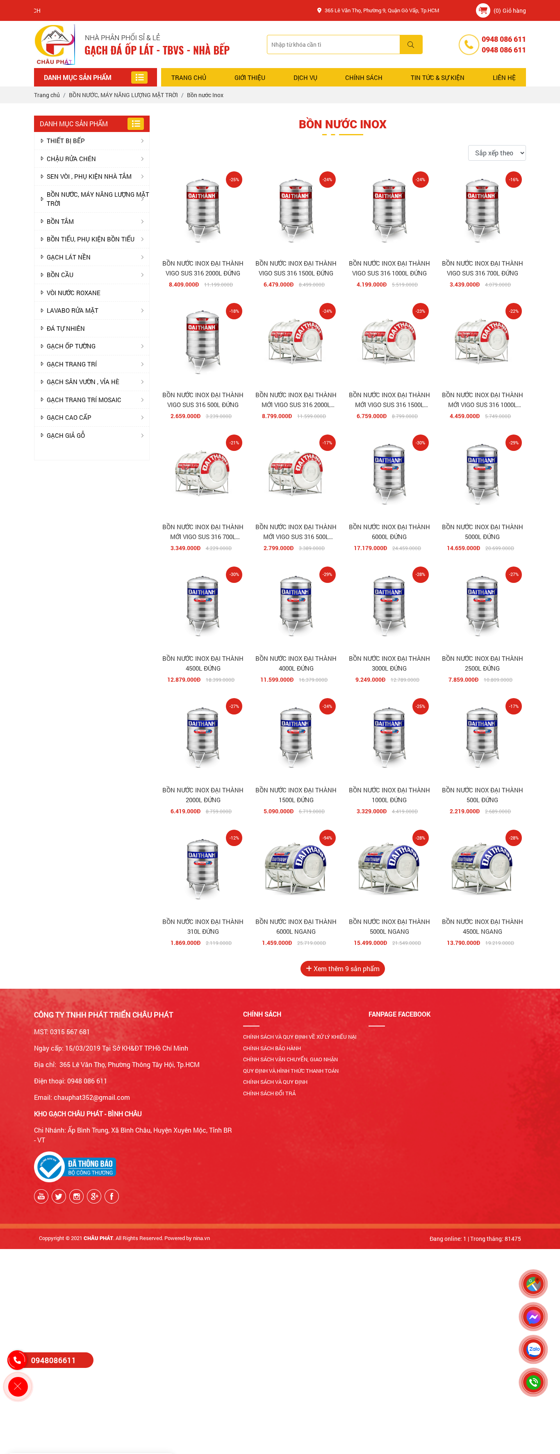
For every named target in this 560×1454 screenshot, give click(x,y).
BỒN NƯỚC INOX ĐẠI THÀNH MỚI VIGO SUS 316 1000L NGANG (482, 400)
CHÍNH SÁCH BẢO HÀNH (272, 1048)
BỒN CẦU (60, 275)
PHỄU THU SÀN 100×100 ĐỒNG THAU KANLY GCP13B (112, 1419)
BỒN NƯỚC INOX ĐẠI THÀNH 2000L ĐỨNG (203, 795)
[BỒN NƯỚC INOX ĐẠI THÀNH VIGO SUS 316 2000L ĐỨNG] (202, 210)
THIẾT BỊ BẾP (66, 141)
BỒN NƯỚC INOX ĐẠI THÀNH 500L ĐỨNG (482, 795)
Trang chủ (188, 77)
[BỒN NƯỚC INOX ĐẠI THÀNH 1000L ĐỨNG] (389, 737)
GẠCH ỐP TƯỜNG (71, 346)
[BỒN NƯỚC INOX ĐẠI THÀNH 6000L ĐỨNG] (389, 473)
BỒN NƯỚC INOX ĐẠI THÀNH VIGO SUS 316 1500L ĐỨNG (296, 268)
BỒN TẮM (60, 221)
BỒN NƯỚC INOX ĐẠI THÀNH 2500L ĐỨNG (482, 663)
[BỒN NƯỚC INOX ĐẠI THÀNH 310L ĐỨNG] (202, 869)
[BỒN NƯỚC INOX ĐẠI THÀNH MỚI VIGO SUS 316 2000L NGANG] (296, 342)
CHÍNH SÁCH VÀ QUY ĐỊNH (275, 1081)
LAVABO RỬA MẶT (72, 310)
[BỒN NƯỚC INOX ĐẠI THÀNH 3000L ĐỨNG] (389, 605)
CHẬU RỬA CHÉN (71, 159)
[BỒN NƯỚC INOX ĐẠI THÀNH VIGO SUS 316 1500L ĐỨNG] (296, 210)
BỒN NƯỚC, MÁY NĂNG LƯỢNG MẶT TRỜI (98, 199)
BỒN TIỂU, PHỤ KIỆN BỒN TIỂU (90, 239)
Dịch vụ (305, 77)
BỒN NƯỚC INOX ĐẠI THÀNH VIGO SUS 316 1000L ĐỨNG (389, 268)
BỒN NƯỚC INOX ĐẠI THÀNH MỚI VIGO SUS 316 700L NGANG (203, 532)
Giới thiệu (249, 77)
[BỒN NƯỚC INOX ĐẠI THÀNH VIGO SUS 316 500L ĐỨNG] (202, 342)
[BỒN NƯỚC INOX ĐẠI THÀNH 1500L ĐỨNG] (296, 737)
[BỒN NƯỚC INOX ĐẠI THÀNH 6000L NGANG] (296, 869)
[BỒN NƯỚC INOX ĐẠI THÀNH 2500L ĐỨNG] (482, 605)
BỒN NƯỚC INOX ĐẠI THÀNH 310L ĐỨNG (203, 926)
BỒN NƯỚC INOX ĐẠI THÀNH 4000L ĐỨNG (296, 663)
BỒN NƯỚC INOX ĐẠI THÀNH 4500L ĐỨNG (203, 663)
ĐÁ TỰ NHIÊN (66, 328)
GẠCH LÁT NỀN (69, 257)
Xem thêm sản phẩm (346, 968)
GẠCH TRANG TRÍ (72, 364)
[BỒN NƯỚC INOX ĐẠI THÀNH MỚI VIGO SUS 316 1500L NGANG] (389, 342)
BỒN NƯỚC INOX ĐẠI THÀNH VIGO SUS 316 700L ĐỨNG (482, 268)
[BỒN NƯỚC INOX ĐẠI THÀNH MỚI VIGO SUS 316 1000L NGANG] (482, 342)
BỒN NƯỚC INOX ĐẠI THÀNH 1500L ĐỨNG (296, 795)
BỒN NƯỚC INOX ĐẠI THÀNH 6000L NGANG (296, 926)
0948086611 (53, 1360)
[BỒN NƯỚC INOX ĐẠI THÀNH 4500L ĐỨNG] (202, 605)
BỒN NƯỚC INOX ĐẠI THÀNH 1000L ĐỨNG (389, 795)
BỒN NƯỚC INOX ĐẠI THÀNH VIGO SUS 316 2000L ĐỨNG (203, 268)
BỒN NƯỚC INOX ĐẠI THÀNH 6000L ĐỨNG (389, 532)
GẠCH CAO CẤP (69, 417)
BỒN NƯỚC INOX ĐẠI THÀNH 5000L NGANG (389, 926)
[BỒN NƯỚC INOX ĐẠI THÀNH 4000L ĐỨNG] (296, 605)
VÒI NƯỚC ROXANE (73, 293)
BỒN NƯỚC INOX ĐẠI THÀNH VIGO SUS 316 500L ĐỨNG (203, 400)
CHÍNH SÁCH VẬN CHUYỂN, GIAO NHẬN (290, 1059)
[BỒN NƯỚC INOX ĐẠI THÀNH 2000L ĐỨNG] (202, 737)
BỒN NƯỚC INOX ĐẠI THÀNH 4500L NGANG (482, 926)
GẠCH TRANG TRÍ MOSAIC (84, 400)
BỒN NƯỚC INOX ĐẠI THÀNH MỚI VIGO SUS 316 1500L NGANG (389, 400)
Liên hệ (504, 77)
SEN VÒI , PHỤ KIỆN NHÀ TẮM (89, 176)
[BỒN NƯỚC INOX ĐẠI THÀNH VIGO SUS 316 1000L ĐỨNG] (389, 210)
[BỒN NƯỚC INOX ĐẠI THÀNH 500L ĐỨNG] (482, 737)
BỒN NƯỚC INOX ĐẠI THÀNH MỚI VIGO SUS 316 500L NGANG (296, 532)
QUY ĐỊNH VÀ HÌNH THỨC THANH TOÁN (291, 1070)
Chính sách (363, 77)
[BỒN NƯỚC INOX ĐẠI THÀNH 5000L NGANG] (389, 869)
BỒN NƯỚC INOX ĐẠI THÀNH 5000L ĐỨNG (482, 532)
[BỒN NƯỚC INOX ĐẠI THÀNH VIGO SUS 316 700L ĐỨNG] (482, 210)
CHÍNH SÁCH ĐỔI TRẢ (269, 1093)
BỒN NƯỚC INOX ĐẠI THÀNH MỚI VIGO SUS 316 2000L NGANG (296, 400)
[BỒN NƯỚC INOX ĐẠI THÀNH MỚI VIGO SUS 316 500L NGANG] (296, 473)
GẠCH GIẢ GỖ (66, 435)
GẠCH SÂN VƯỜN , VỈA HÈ (83, 382)
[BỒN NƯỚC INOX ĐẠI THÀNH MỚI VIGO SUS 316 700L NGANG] (202, 473)
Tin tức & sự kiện (437, 77)
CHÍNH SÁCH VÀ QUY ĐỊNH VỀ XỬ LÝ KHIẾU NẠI (300, 1036)
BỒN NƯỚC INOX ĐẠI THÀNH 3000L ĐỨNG (389, 663)
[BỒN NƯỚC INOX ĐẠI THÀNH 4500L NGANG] (482, 869)
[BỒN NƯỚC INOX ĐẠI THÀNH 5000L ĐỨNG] (482, 473)
